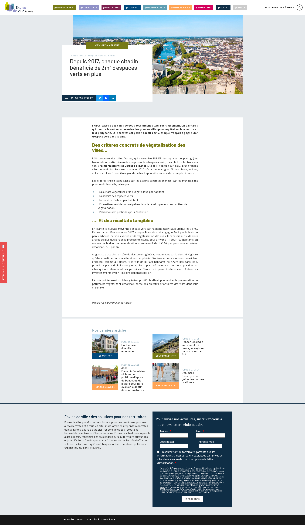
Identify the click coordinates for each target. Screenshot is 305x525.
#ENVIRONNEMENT (107, 45)
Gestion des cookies (72, 519)
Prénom (165, 431)
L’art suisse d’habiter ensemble (128, 348)
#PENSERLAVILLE (105, 386)
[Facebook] (106, 98)
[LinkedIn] (112, 98)
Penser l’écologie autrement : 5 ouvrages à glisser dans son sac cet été (193, 348)
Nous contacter (273, 7)
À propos (289, 7)
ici (199, 485)
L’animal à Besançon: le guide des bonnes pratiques (193, 377)
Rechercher (300, 7)
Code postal (167, 441)
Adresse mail (207, 441)
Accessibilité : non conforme (101, 519)
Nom (200, 431)
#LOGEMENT (105, 356)
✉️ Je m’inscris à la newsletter (3, 262)
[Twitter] (99, 98)
